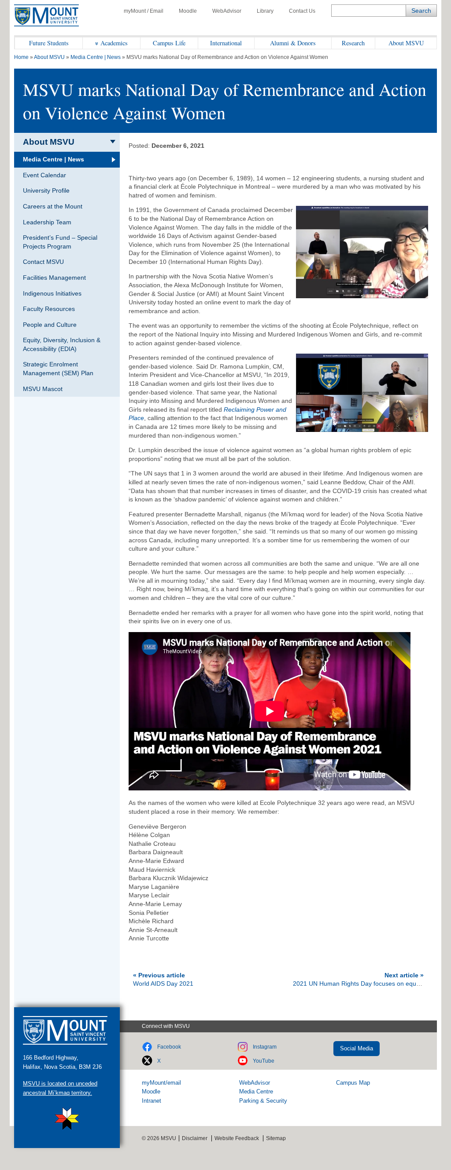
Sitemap (276, 1138)
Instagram (265, 1047)
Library (265, 11)
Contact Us (302, 11)
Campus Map (353, 1082)
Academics (114, 43)
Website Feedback (236, 1138)
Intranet (151, 1100)
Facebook (169, 1047)
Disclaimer (194, 1138)
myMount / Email (143, 11)
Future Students (49, 43)
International (226, 43)
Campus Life (169, 43)
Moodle (188, 11)
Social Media (356, 1048)
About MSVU (406, 43)
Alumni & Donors (293, 43)
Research (353, 43)
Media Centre (256, 1091)
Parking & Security (263, 1100)
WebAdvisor (226, 11)
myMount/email (161, 1082)
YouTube (263, 1061)
